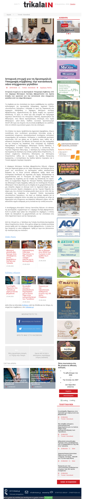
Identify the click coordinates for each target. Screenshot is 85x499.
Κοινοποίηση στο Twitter (31, 329)
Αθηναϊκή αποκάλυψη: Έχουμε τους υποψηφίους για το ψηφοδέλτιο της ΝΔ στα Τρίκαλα (68, 443)
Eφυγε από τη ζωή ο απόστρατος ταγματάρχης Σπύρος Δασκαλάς (41, 355)
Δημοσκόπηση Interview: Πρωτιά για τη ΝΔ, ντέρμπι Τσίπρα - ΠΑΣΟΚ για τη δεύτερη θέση (67, 455)
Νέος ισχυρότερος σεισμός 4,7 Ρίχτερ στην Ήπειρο (17, 354)
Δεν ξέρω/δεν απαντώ (70, 386)
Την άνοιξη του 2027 (70, 380)
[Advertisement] (29, 60)
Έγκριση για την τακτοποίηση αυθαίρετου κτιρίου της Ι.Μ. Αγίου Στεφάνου (68, 468)
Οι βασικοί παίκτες (67, 31)
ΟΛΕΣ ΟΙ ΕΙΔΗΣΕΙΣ (68, 482)
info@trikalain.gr (35, 493)
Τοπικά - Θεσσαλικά (28, 88)
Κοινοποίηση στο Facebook (31, 321)
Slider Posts (10, 237)
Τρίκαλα (72, 4)
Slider (73, 448)
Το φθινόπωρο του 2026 (70, 374)
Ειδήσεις (25, 305)
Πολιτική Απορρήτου (17, 494)
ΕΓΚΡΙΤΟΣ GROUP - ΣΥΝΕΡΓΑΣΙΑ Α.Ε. (67, 493)
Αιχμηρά (64, 25)
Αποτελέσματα (68, 396)
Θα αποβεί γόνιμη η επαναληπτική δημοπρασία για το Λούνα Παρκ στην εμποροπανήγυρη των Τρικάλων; (42, 379)
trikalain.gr (29, 307)
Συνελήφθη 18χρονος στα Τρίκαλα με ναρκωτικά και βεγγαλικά (16, 382)
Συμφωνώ (48, 498)
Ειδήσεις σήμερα (12, 272)
